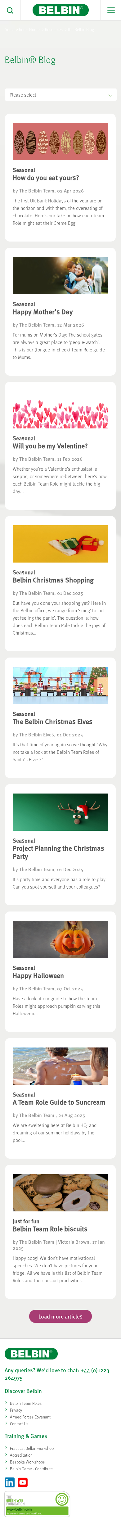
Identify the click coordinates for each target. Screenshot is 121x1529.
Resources (54, 29)
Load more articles (60, 1316)
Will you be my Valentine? (50, 445)
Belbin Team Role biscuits (50, 1228)
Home (34, 29)
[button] (10, 10)
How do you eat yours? (46, 177)
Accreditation (21, 1455)
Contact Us (19, 1424)
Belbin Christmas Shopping (53, 579)
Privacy (16, 1410)
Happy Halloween (38, 975)
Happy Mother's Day (43, 311)
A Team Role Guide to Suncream (59, 1101)
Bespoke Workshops (27, 1462)
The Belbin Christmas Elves (52, 721)
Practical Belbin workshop (32, 1448)
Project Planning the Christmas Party (58, 852)
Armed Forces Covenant (30, 1417)
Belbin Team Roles (26, 1403)
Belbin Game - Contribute (31, 1469)
